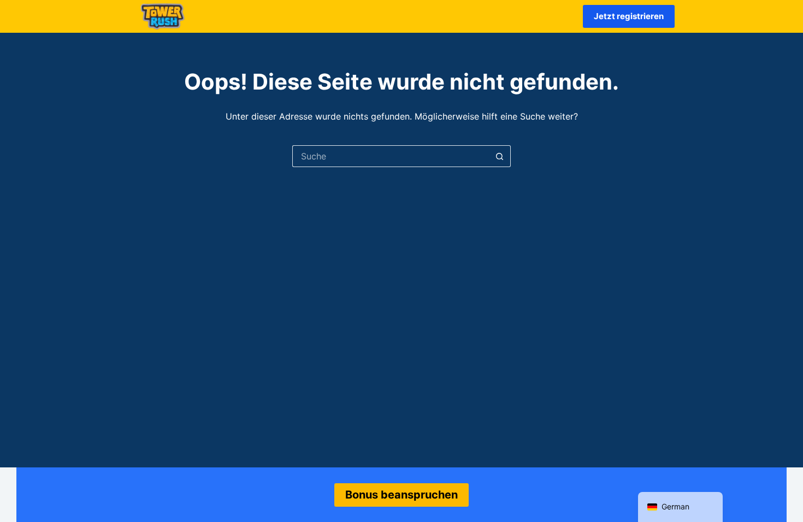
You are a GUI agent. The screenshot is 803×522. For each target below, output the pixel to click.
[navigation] (680, 507)
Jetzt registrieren (629, 16)
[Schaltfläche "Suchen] (500, 156)
